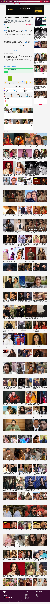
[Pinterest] (9, 597)
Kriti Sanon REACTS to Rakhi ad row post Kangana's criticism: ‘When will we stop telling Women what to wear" (40, 101)
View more (40, 104)
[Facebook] (3, 597)
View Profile (7, 25)
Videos (32, 3)
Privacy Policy (27, 598)
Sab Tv (37, 597)
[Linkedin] (11, 597)
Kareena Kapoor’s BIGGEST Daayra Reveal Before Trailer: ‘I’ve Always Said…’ (40, 62)
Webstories (27, 3)
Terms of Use (27, 597)
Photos (35, 3)
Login (44, 1)
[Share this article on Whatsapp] (8, 27)
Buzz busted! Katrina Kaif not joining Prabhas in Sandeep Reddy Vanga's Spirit (18, 126)
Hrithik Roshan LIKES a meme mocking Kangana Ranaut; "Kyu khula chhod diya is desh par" (8, 126)
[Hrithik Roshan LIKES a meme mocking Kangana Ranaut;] (8, 121)
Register (47, 1)
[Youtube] (6, 597)
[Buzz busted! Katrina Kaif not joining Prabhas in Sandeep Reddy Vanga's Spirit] (18, 121)
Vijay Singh (5, 55)
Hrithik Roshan (18, 30)
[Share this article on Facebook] (5, 27)
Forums (7, 3)
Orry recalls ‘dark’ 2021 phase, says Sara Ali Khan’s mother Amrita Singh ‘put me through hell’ (40, 74)
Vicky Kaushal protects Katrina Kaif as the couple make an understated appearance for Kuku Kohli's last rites (8, 115)
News (4, 3)
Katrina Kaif (24, 30)
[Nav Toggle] (1, 1)
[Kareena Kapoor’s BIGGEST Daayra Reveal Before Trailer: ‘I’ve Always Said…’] (40, 57)
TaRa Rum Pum (16, 63)
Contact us (26, 595)
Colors (37, 595)
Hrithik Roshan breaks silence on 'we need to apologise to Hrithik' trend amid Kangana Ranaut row (28, 115)
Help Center (27, 596)
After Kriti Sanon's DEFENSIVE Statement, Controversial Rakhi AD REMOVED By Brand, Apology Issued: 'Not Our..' (40, 87)
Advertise (26, 594)
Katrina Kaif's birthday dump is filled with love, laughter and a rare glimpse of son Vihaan (28, 126)
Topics (11, 3)
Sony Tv (37, 596)
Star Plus (37, 593)
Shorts (17, 3)
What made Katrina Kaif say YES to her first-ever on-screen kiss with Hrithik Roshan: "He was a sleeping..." (18, 115)
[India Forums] (7, 1)
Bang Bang (6, 30)
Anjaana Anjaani (23, 63)
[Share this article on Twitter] (7, 27)
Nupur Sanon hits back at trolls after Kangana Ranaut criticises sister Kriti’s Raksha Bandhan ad (39, 50)
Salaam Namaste (10, 63)
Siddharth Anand (25, 37)
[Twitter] (4, 597)
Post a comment (28, 24)
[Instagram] (8, 597)
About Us (26, 593)
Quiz (13, 3)
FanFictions (22, 3)
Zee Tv (37, 594)
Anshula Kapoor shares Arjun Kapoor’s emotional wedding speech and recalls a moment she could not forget (40, 37)
